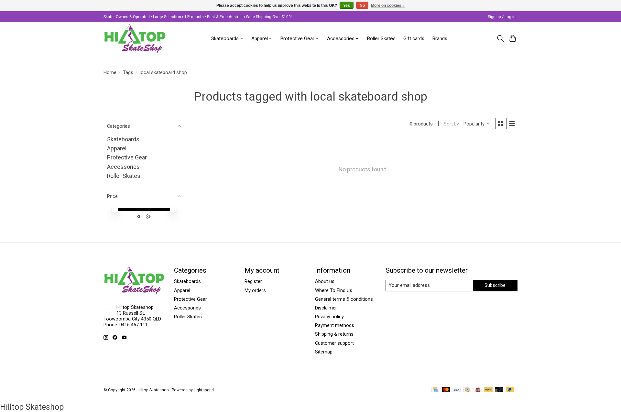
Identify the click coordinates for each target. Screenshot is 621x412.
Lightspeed (204, 390)
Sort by (451, 124)
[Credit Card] (435, 390)
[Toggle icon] (500, 38)
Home (110, 72)
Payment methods (334, 325)
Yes (346, 5)
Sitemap (323, 352)
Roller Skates (381, 38)
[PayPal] (488, 390)
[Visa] (456, 390)
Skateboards (123, 139)
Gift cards (413, 38)
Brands (439, 38)
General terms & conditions (344, 299)
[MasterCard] (446, 390)
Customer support (334, 343)
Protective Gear (127, 157)
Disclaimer (326, 308)
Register (253, 281)
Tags (128, 72)
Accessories (123, 167)
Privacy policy (329, 317)
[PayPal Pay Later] (510, 390)
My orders (255, 290)
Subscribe (495, 285)
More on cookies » (388, 5)
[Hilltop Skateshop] (135, 38)
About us (324, 281)
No (362, 5)
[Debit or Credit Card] (499, 390)
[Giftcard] (478, 390)
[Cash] (467, 390)
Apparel (116, 148)
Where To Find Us (333, 290)
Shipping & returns (334, 334)
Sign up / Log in (502, 17)
